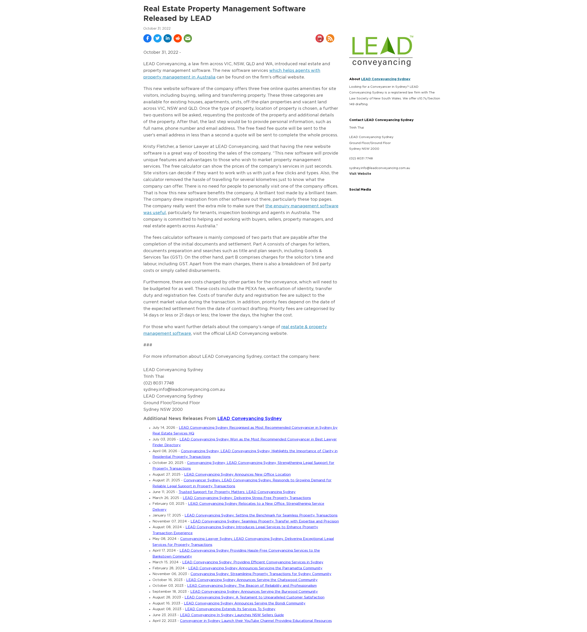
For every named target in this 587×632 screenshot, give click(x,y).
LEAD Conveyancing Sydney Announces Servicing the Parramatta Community (255, 568)
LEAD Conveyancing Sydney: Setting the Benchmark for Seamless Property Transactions (261, 515)
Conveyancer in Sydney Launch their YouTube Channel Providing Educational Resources (256, 620)
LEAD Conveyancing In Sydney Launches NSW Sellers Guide (232, 615)
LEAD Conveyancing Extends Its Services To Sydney (230, 609)
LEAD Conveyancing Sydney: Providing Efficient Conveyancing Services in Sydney (252, 562)
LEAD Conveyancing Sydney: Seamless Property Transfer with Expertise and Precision (265, 521)
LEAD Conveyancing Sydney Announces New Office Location (237, 474)
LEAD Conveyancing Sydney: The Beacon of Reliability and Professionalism (252, 585)
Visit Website (360, 173)
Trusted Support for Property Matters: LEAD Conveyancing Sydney (237, 492)
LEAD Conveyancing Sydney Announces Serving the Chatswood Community (252, 579)
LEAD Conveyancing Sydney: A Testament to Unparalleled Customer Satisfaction (254, 597)
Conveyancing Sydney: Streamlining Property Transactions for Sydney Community (261, 574)
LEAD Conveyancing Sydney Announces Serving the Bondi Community (244, 603)
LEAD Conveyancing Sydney (249, 419)
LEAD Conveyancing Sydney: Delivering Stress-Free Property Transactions (247, 498)
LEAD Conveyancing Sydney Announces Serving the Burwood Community (254, 591)
